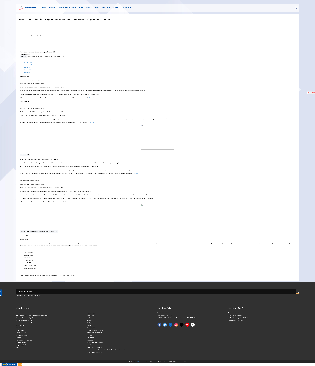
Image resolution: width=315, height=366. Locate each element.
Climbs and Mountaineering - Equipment (27, 318)
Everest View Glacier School (95, 342)
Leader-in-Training (21, 342)
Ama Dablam (90, 337)
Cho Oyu (89, 323)
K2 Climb (89, 318)
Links (17, 347)
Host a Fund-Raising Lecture (24, 320)
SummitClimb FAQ (21, 333)
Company (18, 337)
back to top (92, 97)
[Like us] (159, 325)
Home (44, 8)
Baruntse (89, 335)
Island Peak (90, 340)
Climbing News (20, 325)
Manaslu (89, 325)
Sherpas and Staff (21, 345)
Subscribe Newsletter (12, 364)
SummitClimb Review (22, 335)
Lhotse (89, 320)
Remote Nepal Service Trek (94, 352)
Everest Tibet (90, 315)
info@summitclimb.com (236, 320)
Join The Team (20, 330)
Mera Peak (90, 345)
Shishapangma (91, 328)
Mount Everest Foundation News (25, 323)
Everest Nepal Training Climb (95, 330)
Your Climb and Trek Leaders (24, 340)
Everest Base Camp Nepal (94, 347)
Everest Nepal (91, 313)
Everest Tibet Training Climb (95, 333)
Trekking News (20, 328)
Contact (4, 364)
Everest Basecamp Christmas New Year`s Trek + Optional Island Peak (107, 350)
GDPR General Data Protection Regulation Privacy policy (32, 315)
